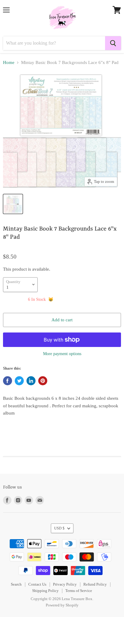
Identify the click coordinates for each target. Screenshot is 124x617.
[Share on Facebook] (7, 380)
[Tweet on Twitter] (19, 380)
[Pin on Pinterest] (42, 380)
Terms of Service (78, 590)
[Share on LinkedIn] (31, 380)
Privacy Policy (65, 584)
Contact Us (37, 584)
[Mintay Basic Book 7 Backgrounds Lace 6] (13, 204)
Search (16, 584)
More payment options (62, 353)
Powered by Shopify (62, 605)
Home (8, 62)
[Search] (113, 43)
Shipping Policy (45, 590)
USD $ (59, 528)
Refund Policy (95, 584)
